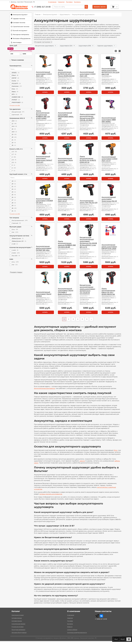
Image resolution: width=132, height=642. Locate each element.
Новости (69, 626)
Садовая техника (19, 18)
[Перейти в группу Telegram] (97, 616)
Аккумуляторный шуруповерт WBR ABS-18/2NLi (109, 120)
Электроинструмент (20, 14)
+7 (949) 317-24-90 (42, 7)
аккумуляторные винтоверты (44, 388)
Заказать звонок (100, 7)
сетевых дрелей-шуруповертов (50, 494)
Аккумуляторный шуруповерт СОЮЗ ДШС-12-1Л (109, 159)
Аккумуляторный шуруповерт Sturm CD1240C (65, 160)
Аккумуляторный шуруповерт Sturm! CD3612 (43, 294)
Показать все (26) (14, 105)
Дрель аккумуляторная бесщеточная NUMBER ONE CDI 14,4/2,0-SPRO (43, 114)
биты (115, 450)
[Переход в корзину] (128, 639)
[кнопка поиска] (86, 7)
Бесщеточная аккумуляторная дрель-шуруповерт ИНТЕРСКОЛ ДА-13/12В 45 (87, 289)
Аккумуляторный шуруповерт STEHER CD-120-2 (44, 200)
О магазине (52, 2)
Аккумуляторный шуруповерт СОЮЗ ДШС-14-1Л (66, 199)
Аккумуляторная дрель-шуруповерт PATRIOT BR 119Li (43, 248)
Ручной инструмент (20, 30)
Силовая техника (19, 22)
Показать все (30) (14, 214)
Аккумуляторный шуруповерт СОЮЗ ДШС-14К (87, 74)
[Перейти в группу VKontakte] (101, 616)
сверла (82, 461)
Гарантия (61, 2)
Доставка (69, 2)
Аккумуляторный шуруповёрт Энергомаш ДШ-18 (109, 199)
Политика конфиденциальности (77, 632)
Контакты (77, 2)
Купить (45, 92)
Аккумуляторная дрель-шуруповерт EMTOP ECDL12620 (109, 247)
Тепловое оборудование (21, 38)
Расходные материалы (21, 34)
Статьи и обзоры (72, 629)
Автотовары (17, 42)
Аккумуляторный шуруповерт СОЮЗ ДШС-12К (44, 74)
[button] (21, 15)
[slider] (10, 51)
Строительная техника (21, 26)
